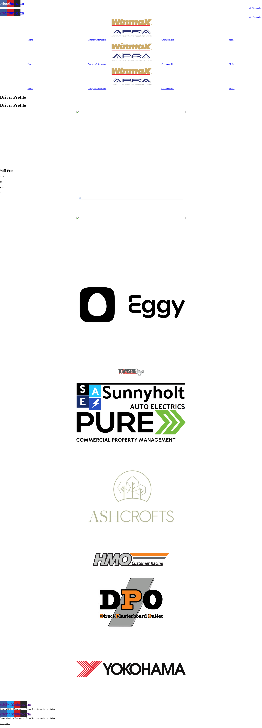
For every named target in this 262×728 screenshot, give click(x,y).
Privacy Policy (5, 724)
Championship (167, 40)
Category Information (97, 40)
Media (231, 40)
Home (30, 40)
